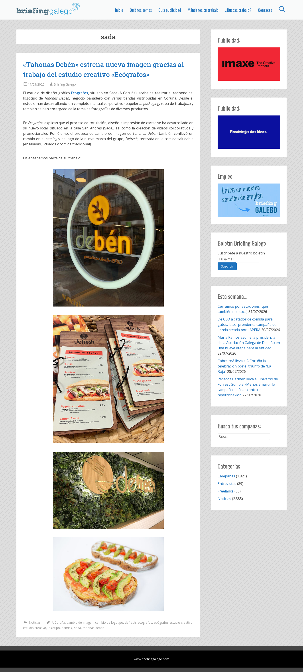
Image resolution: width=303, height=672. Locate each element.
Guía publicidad (169, 10)
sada (77, 628)
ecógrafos (145, 622)
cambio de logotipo (109, 622)
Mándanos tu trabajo (203, 10)
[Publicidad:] (249, 79)
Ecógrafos (79, 92)
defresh (130, 622)
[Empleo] (249, 200)
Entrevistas (227, 483)
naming (67, 628)
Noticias (35, 622)
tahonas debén (93, 628)
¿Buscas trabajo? (238, 10)
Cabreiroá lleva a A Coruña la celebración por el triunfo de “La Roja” (244, 366)
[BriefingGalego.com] (48, 9)
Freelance (226, 491)
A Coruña (58, 622)
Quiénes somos (141, 10)
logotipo (54, 628)
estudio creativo (34, 628)
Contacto (265, 10)
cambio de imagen (80, 622)
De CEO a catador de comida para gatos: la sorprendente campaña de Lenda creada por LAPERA (247, 324)
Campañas (226, 476)
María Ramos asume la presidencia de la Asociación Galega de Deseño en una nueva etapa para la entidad (249, 342)
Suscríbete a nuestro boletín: (242, 253)
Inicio (119, 10)
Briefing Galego (65, 84)
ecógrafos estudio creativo (173, 622)
